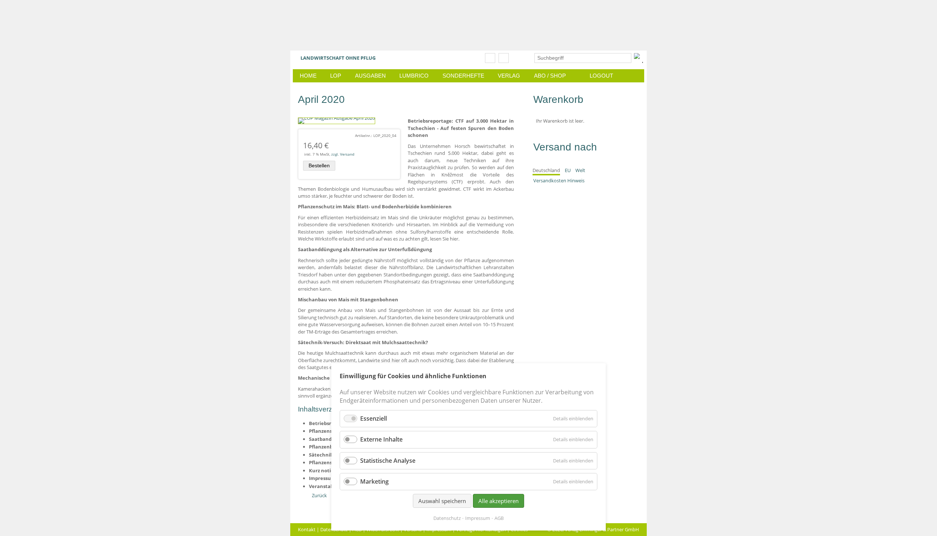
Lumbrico (414, 75)
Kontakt (307, 529)
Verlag (509, 75)
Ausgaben (370, 75)
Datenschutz (447, 518)
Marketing (374, 481)
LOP (335, 75)
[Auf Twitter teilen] (504, 58)
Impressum (477, 518)
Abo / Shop (554, 75)
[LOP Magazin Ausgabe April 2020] (336, 118)
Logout (601, 75)
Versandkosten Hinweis (559, 180)
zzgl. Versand (342, 154)
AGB (499, 518)
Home (308, 75)
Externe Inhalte (381, 439)
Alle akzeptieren (498, 501)
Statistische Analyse (387, 461)
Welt (580, 170)
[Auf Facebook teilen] (490, 58)
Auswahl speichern (442, 501)
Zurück (319, 495)
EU (568, 170)
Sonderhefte (463, 75)
